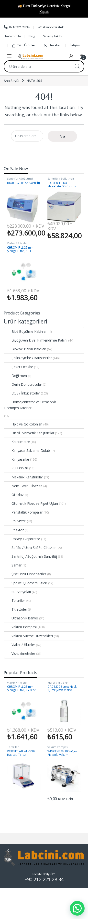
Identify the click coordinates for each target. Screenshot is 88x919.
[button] (77, 908)
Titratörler (19, 609)
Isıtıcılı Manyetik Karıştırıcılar (32, 433)
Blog (32, 36)
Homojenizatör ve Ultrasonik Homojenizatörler (30, 405)
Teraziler (18, 600)
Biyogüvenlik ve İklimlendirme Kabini (39, 340)
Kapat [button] (43, 11)
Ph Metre (18, 521)
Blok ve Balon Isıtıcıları (28, 349)
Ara (77, 66)
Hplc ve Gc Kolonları (26, 424)
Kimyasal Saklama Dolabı (31, 450)
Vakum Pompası (24, 627)
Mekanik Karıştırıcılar (27, 477)
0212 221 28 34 (19, 27)
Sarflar (16, 565)
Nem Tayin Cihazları (26, 486)
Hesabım (55, 45)
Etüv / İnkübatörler (25, 393)
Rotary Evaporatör (25, 538)
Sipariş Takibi (52, 36)
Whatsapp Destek (51, 27)
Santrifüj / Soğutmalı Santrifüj (20, 180)
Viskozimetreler (23, 653)
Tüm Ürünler (26, 45)
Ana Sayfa (11, 80)
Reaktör (17, 530)
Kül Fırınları (19, 468)
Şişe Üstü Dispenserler (28, 574)
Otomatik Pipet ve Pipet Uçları (34, 503)
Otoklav (17, 494)
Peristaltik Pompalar (27, 512)
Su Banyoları (21, 591)
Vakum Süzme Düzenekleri (32, 636)
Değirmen (19, 375)
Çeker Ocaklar (22, 366)
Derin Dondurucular (26, 384)
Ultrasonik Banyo (24, 618)
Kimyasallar (20, 459)
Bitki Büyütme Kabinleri (29, 331)
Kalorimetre (20, 441)
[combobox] (37, 66)
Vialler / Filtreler (17, 243)
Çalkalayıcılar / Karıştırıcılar (31, 357)
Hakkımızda (12, 36)
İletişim (75, 45)
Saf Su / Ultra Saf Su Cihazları (33, 547)
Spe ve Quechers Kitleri (29, 583)
